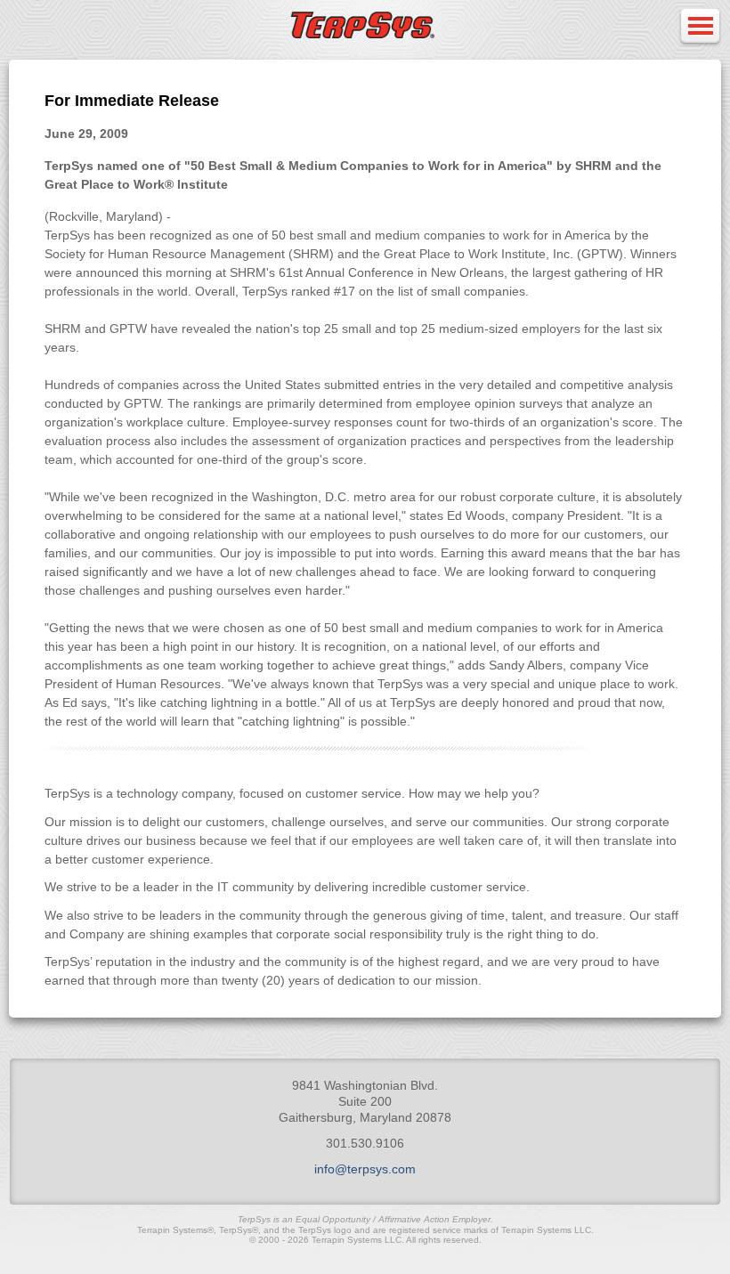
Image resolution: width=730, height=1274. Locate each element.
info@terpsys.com (365, 1169)
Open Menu (699, 27)
